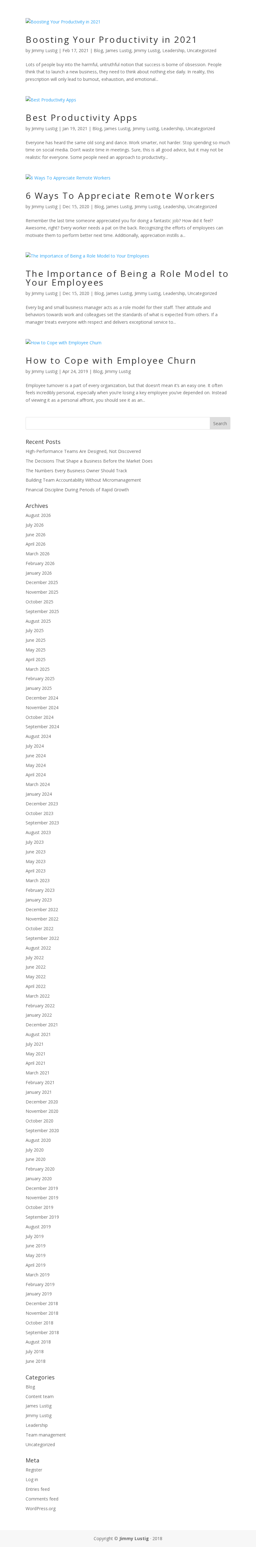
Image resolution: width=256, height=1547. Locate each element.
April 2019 (36, 1265)
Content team (40, 1396)
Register (34, 1470)
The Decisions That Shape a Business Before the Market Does (89, 461)
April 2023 (36, 871)
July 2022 (35, 957)
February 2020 (40, 1169)
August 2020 (38, 1140)
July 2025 (35, 630)
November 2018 (42, 1313)
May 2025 (36, 650)
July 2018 (35, 1351)
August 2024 (38, 736)
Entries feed (38, 1489)
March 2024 (38, 784)
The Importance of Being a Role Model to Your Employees (127, 278)
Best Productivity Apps (82, 117)
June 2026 (36, 535)
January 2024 (39, 794)
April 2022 (36, 986)
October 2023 (39, 813)
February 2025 (40, 678)
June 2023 (36, 852)
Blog (98, 50)
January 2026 (39, 573)
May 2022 (36, 977)
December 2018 (42, 1303)
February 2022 (40, 1006)
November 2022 (42, 919)
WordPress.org (41, 1508)
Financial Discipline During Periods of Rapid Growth (77, 490)
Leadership (173, 50)
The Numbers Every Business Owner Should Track (76, 471)
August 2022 (38, 948)
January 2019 (39, 1294)
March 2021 (38, 1073)
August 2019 (38, 1227)
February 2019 (40, 1284)
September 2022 (42, 938)
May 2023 (36, 861)
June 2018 (36, 1361)
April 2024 (36, 775)
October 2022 (39, 928)
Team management (46, 1435)
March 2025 (38, 669)
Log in (32, 1479)
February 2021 (40, 1082)
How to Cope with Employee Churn (111, 360)
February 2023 (40, 890)
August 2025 (38, 621)
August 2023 (38, 832)
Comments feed (42, 1499)
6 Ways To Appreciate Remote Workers (120, 195)
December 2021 (42, 1025)
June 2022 (36, 967)
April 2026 (36, 544)
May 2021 (36, 1054)
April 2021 (36, 1063)
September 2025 (42, 611)
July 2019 (35, 1236)
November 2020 (42, 1111)
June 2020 (36, 1159)
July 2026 (35, 525)
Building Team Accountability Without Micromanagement (83, 480)
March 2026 (38, 554)
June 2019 (36, 1246)
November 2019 (42, 1198)
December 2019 (42, 1188)
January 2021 (39, 1092)
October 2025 (39, 602)
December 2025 (42, 582)
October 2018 (39, 1323)
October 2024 (39, 717)
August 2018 (38, 1342)
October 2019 (39, 1207)
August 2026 (38, 515)
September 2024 (42, 726)
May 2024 (36, 765)
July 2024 (35, 746)
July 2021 (35, 1044)
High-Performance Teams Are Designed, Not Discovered (83, 451)
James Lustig (118, 50)
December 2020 (42, 1102)
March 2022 (38, 996)
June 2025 (36, 640)
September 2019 (42, 1217)
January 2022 (39, 1015)
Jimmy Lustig (44, 50)
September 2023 (42, 823)
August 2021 (38, 1034)
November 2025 (42, 592)
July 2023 (35, 842)
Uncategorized (201, 50)
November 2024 (42, 707)
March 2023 (38, 880)
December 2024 (42, 698)
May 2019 (36, 1255)
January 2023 (39, 900)
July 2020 (35, 1150)
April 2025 (36, 659)
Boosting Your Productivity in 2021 (112, 39)
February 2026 (40, 563)
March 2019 (38, 1275)
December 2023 (42, 804)
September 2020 (42, 1130)
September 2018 (42, 1332)
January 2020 (39, 1178)
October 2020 (39, 1121)
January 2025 (39, 688)
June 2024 (36, 756)
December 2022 (42, 909)
